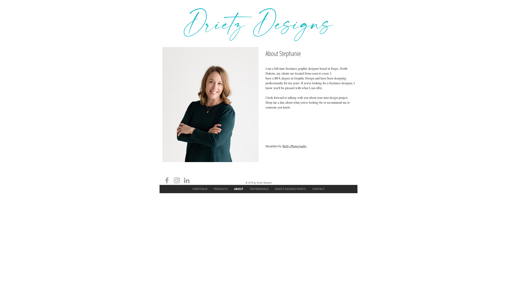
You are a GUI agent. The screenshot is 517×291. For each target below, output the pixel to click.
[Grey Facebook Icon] (167, 180)
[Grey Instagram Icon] (177, 180)
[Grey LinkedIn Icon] (187, 180)
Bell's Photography (295, 146)
